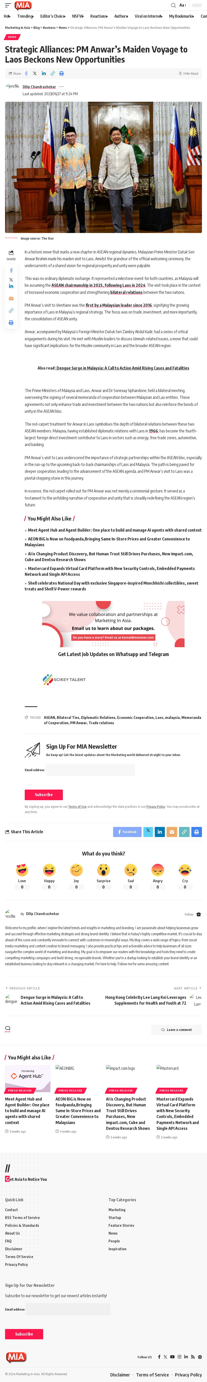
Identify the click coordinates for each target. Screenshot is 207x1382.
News (12, 37)
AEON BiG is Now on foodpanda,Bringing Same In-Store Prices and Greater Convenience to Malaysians (78, 1111)
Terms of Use (77, 806)
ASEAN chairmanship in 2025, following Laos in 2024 (98, 285)
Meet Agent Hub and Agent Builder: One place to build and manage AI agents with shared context (115, 530)
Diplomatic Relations (98, 717)
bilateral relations (126, 292)
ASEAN (49, 717)
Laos (159, 717)
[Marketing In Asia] (23, 5)
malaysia (172, 717)
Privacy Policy (155, 806)
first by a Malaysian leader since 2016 (119, 305)
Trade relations (101, 723)
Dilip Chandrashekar (39, 86)
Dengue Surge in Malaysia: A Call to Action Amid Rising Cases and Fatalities (123, 368)
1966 (153, 430)
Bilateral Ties (68, 717)
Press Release (20, 1090)
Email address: (35, 770)
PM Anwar (78, 723)
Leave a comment (179, 1030)
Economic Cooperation (135, 717)
